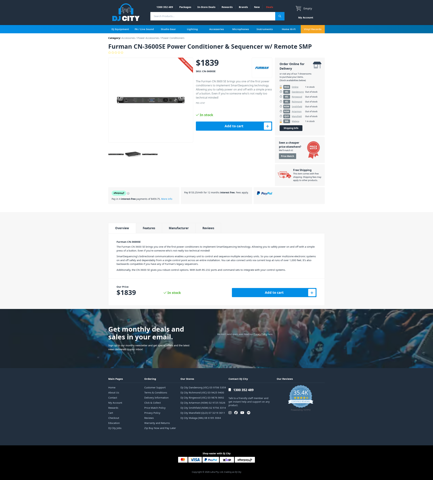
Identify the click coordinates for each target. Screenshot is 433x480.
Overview (122, 228)
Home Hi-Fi (289, 29)
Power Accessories (148, 38)
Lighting (192, 29)
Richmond (297, 101)
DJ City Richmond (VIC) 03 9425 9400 (202, 392)
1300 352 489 (164, 7)
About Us (113, 392)
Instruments (265, 29)
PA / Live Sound (144, 29)
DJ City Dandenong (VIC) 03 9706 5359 (203, 387)
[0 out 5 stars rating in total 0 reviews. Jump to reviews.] (216, 52)
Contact (112, 397)
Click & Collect (152, 402)
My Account (305, 17)
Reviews (208, 228)
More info (166, 198)
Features (149, 228)
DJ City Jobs (114, 428)
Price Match (287, 156)
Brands (243, 7)
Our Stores (187, 378)
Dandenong (298, 91)
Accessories (216, 29)
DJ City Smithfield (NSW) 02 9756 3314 (203, 407)
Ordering (150, 378)
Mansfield (297, 116)
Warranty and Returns (157, 423)
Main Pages (115, 378)
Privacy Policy (260, 334)
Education (114, 423)
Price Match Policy (155, 407)
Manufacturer (179, 228)
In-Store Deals (206, 7)
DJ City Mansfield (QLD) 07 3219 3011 (202, 412)
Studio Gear (168, 29)
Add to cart (234, 126)
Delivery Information (156, 397)
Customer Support (155, 387)
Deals (269, 7)
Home (111, 387)
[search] (212, 16)
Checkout (113, 417)
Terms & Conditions (155, 392)
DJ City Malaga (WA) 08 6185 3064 (200, 417)
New (257, 7)
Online (295, 86)
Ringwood (297, 96)
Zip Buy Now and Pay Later (160, 428)
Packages (185, 7)
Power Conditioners (172, 38)
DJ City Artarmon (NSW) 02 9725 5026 (202, 402)
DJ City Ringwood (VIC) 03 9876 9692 (202, 397)
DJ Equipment (120, 29)
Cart (110, 412)
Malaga (295, 121)
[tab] (122, 228)
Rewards (227, 7)
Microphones (240, 29)
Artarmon (297, 111)
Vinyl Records (312, 29)
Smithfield (297, 106)
